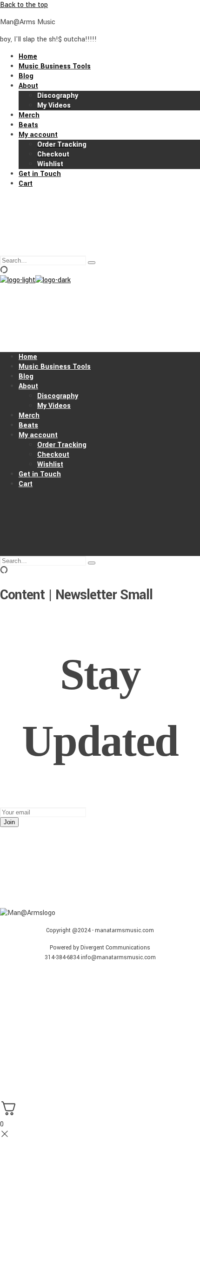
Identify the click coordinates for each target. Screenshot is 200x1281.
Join (9, 822)
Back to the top (24, 5)
